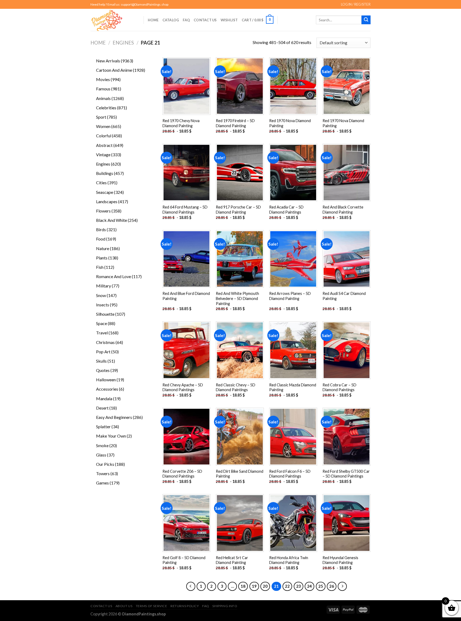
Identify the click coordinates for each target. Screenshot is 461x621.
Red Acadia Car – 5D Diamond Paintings (286, 209)
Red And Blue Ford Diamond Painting (186, 296)
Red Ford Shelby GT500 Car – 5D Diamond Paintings (346, 474)
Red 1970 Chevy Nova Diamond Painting (181, 123)
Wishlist (229, 20)
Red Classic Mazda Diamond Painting (292, 387)
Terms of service (151, 606)
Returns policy (184, 606)
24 (309, 586)
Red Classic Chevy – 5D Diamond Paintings (235, 387)
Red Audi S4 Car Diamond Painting (344, 296)
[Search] (366, 20)
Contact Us (205, 20)
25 (320, 586)
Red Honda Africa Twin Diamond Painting (288, 560)
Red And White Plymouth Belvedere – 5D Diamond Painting (237, 298)
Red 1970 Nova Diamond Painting (290, 123)
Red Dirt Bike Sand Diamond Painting (239, 474)
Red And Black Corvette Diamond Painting (343, 209)
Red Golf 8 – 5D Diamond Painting (183, 560)
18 (243, 586)
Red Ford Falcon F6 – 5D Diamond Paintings (290, 474)
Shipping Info (224, 606)
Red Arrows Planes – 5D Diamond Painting (290, 296)
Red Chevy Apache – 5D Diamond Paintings (182, 387)
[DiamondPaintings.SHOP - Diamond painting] (113, 20)
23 (298, 586)
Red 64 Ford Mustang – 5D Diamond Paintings (185, 209)
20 (265, 586)
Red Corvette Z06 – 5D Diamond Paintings (182, 474)
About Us (124, 606)
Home (153, 20)
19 (254, 586)
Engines (123, 43)
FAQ (186, 20)
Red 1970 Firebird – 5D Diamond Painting (235, 123)
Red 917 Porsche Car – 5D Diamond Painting (238, 209)
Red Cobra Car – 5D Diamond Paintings (339, 387)
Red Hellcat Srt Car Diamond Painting (232, 560)
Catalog (170, 20)
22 (287, 586)
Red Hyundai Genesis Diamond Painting (340, 560)
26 (331, 586)
